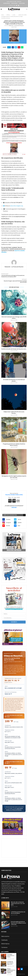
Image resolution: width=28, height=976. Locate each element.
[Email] (18, 5)
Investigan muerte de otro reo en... (10, 956)
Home (2, 14)
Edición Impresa (6, 3)
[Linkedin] (14, 5)
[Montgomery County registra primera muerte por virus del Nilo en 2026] (14, 461)
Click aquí (14, 507)
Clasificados (4, 940)
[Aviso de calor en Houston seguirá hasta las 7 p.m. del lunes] (5, 905)
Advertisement (14, 3)
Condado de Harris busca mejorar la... (10, 963)
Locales (13, 14)
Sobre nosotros (5, 936)
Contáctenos (22, 3)
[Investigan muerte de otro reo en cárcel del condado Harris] (3, 956)
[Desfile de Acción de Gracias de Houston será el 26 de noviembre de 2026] (14, 334)
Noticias (8, 14)
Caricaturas (4, 947)
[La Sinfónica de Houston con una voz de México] (5, 915)
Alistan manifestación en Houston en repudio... (11, 970)
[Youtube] (16, 5)
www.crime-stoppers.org (16, 205)
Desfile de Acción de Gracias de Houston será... (14, 349)
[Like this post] (9, 47)
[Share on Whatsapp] (22, 47)
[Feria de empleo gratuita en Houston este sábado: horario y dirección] (5, 925)
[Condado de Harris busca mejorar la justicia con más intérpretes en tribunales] (3, 963)
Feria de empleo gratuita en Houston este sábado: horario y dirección (18, 923)
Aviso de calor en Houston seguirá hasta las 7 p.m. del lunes (18, 903)
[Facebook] (9, 5)
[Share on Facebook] (13, 47)
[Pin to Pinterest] (19, 47)
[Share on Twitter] (16, 47)
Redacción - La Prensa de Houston (16, 25)
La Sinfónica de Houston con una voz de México (18, 912)
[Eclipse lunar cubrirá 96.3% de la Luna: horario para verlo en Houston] (14, 397)
